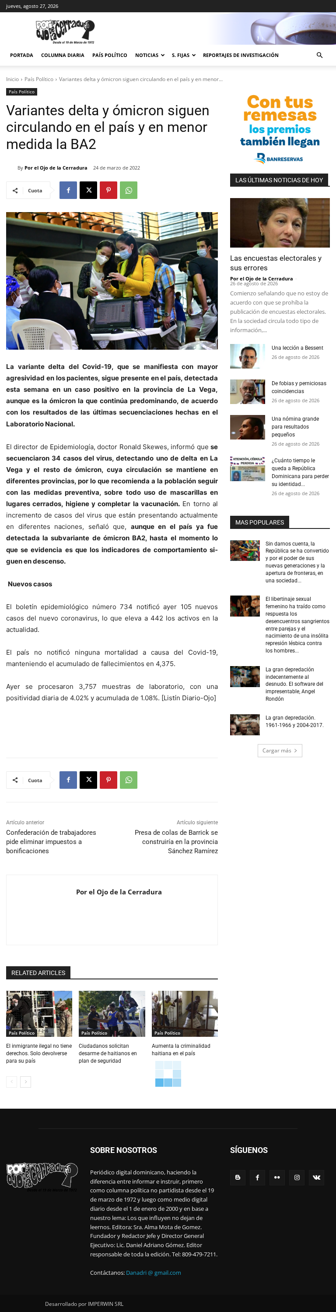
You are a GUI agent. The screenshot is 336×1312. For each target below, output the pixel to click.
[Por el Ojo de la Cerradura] (12, 167)
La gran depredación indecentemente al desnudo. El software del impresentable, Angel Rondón (294, 684)
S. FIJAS (180, 55)
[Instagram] (296, 1177)
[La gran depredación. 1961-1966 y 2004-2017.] (245, 724)
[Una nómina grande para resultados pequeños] (247, 427)
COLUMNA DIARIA (62, 55)
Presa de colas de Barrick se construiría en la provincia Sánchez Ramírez (176, 842)
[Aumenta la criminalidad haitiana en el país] (185, 1014)
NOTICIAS (146, 55)
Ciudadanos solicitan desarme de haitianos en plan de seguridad (108, 1053)
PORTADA (21, 55)
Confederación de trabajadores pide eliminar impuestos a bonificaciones (51, 842)
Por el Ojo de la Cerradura (56, 167)
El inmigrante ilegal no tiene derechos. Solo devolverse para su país (39, 1053)
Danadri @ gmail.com (153, 1273)
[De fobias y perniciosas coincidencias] (247, 391)
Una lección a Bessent (297, 348)
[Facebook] (68, 190)
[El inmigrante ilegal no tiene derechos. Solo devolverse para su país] (39, 1014)
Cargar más (276, 750)
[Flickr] (277, 1177)
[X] (88, 190)
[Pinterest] (108, 190)
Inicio (12, 79)
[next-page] (25, 1082)
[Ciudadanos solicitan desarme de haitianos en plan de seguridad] (112, 1014)
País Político (109, 55)
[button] (319, 55)
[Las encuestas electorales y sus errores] (280, 223)
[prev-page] (11, 1082)
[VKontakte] (316, 1177)
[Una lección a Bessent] (247, 356)
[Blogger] (237, 1177)
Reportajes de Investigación (241, 55)
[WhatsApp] (128, 190)
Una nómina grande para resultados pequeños (295, 427)
